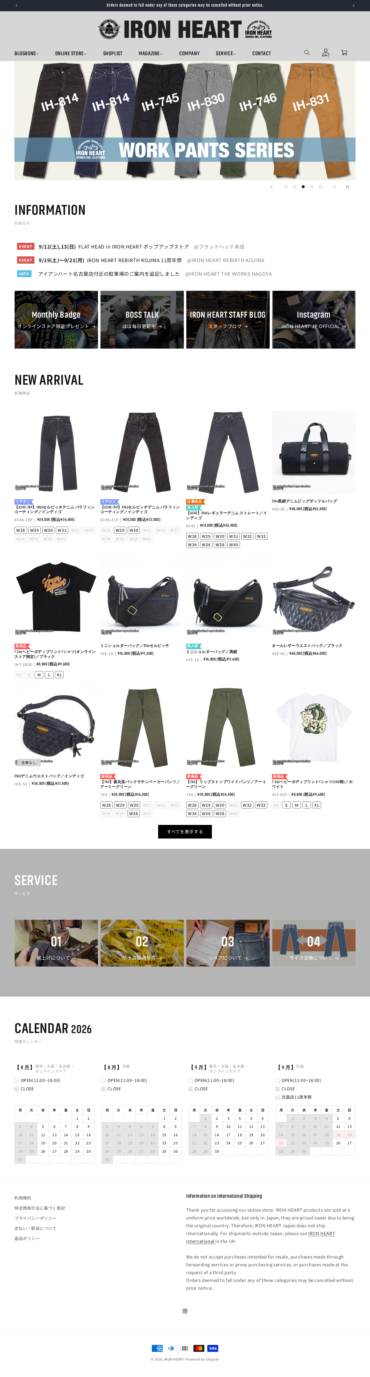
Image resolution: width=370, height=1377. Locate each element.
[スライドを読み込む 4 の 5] (312, 186)
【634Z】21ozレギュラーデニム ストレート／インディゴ (226, 510)
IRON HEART (174, 1359)
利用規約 (22, 1198)
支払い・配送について (35, 1228)
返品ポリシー (27, 1238)
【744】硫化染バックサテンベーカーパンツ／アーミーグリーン (140, 782)
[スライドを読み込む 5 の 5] (320, 186)
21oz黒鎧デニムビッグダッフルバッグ (304, 501)
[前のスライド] (271, 186)
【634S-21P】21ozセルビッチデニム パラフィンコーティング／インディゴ (140, 507)
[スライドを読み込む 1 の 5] (286, 186)
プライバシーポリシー (35, 1218)
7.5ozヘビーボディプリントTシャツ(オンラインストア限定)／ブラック (55, 651)
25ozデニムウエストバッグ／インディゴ (49, 776)
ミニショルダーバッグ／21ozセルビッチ (134, 646)
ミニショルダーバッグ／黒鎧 (211, 649)
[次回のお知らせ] (353, 5)
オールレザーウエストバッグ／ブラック (307, 646)
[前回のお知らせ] (16, 5)
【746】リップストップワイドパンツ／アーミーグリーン (226, 782)
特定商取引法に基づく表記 (39, 1208)
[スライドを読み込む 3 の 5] (303, 186)
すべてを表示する (185, 831)
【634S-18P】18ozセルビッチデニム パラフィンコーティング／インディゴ (54, 507)
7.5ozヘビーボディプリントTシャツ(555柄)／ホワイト (312, 782)
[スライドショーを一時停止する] (349, 186)
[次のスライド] (334, 186)
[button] (34, 54)
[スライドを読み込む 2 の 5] (294, 186)
